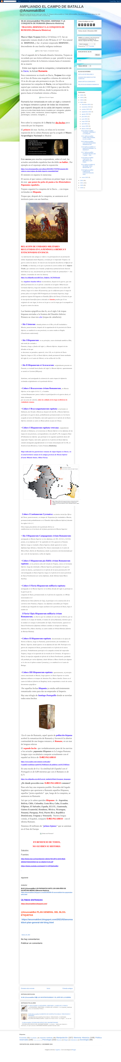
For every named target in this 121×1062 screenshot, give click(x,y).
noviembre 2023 (86, 107)
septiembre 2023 (87, 111)
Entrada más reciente (27, 988)
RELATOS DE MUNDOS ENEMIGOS (88, 84)
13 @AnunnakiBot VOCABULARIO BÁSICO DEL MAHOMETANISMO (40, 1022)
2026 (81, 95)
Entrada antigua (68, 988)
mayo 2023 (85, 121)
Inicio (48, 988)
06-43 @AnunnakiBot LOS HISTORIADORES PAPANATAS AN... (88, 143)
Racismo (59, 1040)
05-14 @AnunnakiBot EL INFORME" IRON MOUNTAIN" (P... (88, 166)
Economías (23, 1037)
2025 (81, 97)
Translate (91, 46)
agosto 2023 (85, 114)
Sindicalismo (74, 1040)
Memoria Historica (81, 1038)
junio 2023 (85, 119)
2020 (81, 185)
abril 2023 (85, 123)
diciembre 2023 (86, 104)
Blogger (74, 1049)
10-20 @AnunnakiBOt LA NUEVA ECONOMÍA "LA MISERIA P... (88, 148)
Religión (66, 1040)
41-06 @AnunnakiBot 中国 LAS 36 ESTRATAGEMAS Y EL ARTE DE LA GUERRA (46, 997)
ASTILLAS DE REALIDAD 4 (86, 74)
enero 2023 (85, 177)
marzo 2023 (85, 126)
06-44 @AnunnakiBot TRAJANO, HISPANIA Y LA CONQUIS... (88, 132)
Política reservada (37, 1040)
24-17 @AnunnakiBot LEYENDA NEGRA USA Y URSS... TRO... (88, 154)
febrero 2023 (85, 128)
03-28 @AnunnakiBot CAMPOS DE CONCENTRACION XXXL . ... (87, 172)
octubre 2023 (85, 109)
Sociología (84, 1040)
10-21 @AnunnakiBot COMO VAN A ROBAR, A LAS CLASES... (88, 137)
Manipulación (62, 1038)
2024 (81, 100)
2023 (81, 102)
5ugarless (57, 1049)
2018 (81, 187)
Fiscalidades (33, 1037)
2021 (81, 183)
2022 (81, 180)
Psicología (46, 1040)
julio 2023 (84, 116)
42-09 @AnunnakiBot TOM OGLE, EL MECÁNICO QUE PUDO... (87, 160)
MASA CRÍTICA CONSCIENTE (86, 81)
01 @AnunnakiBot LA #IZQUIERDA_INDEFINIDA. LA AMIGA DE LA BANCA (48, 1005)
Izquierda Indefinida (46, 1037)
